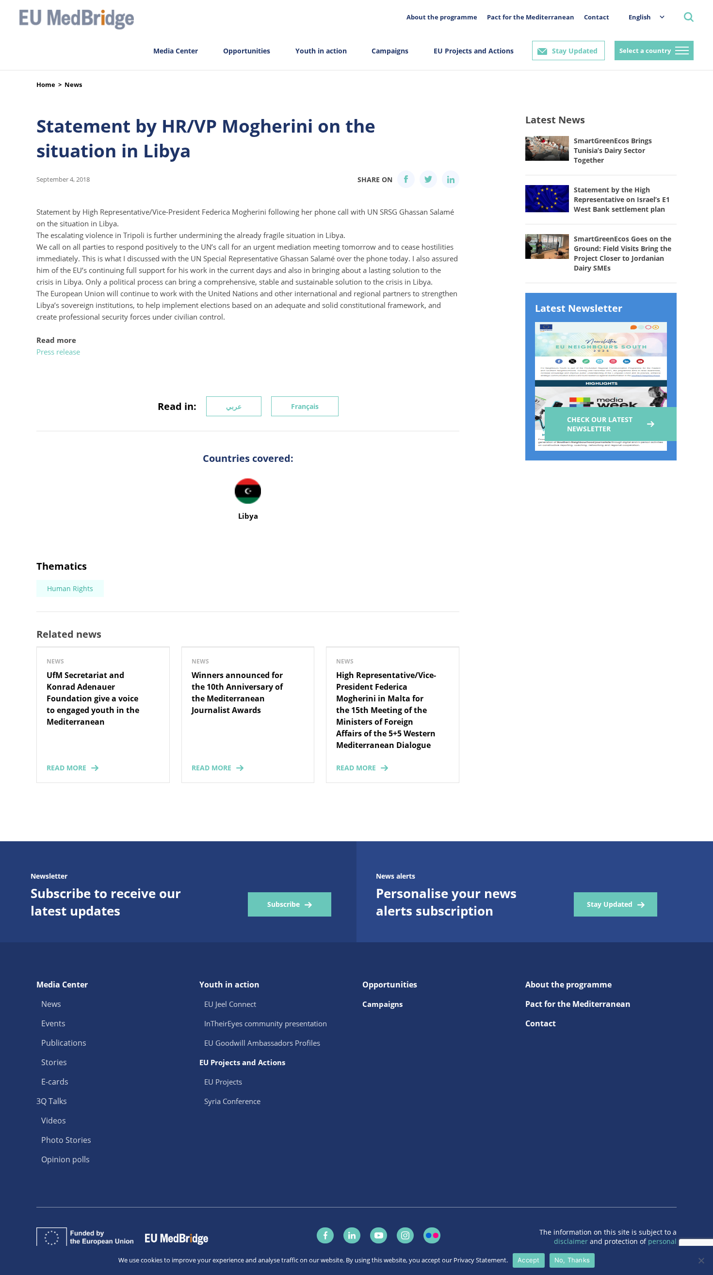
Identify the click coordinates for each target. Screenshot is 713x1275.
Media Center (175, 50)
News (73, 84)
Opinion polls (65, 1159)
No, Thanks (572, 1260)
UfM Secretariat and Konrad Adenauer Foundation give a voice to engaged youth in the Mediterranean (93, 698)
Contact (596, 17)
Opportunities (246, 50)
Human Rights (70, 588)
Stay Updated (575, 50)
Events (53, 1023)
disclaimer (572, 1241)
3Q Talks (51, 1101)
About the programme (441, 17)
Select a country (645, 50)
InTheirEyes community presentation (265, 1023)
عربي (234, 406)
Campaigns (390, 50)
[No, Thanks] (701, 1260)
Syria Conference (232, 1101)
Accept (529, 1260)
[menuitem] (641, 17)
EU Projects (223, 1082)
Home (45, 84)
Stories (54, 1062)
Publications (63, 1042)
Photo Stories (66, 1140)
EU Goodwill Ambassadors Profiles (262, 1043)
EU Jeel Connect (230, 1004)
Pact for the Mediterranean (530, 17)
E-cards (54, 1081)
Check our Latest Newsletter (599, 424)
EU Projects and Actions (474, 50)
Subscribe (283, 904)
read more (66, 767)
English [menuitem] (640, 17)
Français (305, 406)
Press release (58, 352)
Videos (53, 1120)
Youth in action (321, 50)
